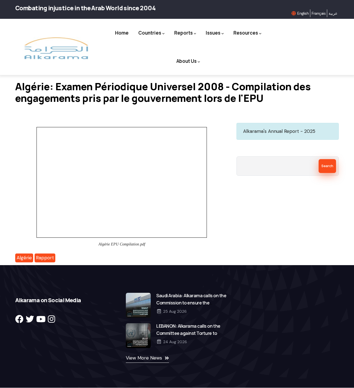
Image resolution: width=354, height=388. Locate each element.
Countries (149, 33)
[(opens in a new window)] (19, 319)
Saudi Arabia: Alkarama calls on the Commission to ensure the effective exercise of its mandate (191, 303)
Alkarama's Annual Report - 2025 (279, 131)
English (303, 13)
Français (319, 13)
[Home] (56, 48)
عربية (333, 13)
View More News (144, 358)
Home (122, 33)
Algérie (24, 258)
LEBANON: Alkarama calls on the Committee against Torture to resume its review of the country (189, 333)
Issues (213, 33)
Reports (183, 33)
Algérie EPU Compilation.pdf (121, 244)
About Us (186, 61)
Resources (245, 33)
